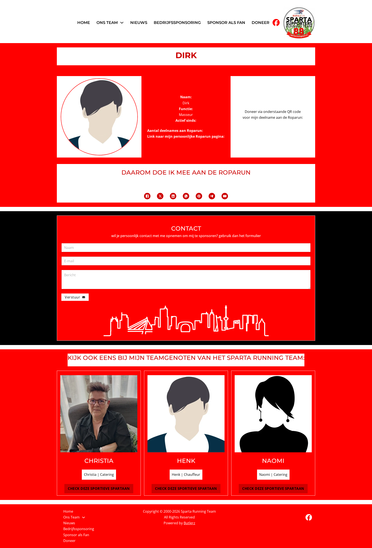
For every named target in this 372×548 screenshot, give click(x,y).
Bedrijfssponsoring (177, 22)
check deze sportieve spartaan (99, 488)
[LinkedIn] (173, 196)
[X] (160, 196)
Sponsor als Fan (226, 22)
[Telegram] (212, 196)
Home (83, 22)
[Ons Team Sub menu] (122, 23)
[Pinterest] (199, 196)
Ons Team (107, 22)
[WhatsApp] (186, 196)
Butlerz (189, 523)
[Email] (225, 196)
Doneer (260, 22)
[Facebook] (147, 196)
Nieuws (138, 22)
